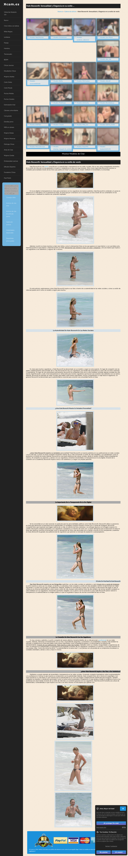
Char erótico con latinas (11, 26)
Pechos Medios (9, 93)
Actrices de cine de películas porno (11, 214)
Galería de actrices (9, 223)
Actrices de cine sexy (11, 204)
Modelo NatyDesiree (37, 37)
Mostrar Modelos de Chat (73, 154)
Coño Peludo (8, 88)
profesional (102, 640)
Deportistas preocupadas (10, 240)
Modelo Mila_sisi (82, 125)
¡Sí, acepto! (119, 852)
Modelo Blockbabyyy (107, 103)
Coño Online (8, 82)
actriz (46, 166)
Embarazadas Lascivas (11, 161)
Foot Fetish (7, 178)
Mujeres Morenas (9, 138)
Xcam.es (60, 11)
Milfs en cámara (9, 127)
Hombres (7, 48)
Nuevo (6, 20)
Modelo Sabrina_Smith (107, 125)
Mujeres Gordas (9, 155)
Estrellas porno (8, 122)
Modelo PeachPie (82, 146)
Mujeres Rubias (9, 133)
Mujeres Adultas (9, 76)
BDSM (6, 60)
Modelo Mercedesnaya (37, 146)
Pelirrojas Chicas (9, 144)
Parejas (6, 43)
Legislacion (32, 851)
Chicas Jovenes (9, 65)
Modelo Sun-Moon (106, 37)
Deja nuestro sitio (101, 827)
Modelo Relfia (58, 81)
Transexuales (8, 54)
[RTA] (124, 827)
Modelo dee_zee (105, 59)
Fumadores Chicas (9, 172)
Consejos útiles (11, 197)
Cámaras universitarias (11, 110)
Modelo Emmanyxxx (60, 37)
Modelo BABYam (35, 125)
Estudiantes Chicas (10, 71)
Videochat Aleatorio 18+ (10, 13)
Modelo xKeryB (105, 81)
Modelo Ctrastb (58, 125)
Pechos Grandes (9, 99)
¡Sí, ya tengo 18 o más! (111, 823)
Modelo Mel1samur (83, 81)
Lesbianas (7, 37)
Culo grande (8, 116)
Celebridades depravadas (10, 232)
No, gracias (104, 852)
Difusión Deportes (10, 167)
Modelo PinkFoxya (59, 103)
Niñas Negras (8, 31)
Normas (107, 846)
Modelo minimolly (83, 103)
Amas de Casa (8, 150)
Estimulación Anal (9, 105)
